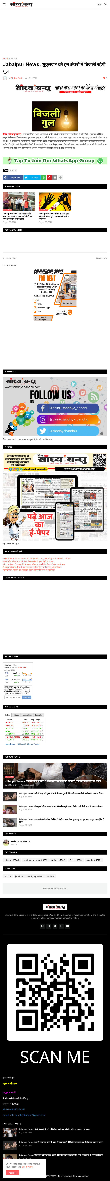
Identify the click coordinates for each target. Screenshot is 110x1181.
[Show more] (60, 177)
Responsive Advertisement (55, 888)
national (58, 860)
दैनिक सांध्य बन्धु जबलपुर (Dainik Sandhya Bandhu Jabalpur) (64, 1176)
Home (5, 58)
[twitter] (55, 926)
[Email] (54, 177)
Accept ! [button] (12, 1173)
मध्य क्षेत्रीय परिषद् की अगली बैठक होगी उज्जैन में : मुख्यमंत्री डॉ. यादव (28, 561)
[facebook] (42, 926)
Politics (76, 860)
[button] (4, 4)
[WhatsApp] (43, 177)
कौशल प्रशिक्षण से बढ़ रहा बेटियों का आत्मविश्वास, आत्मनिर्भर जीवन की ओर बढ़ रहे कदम (34, 564)
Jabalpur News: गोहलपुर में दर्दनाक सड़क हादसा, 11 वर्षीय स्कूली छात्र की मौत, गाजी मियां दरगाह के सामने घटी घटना (61, 806)
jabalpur (14, 58)
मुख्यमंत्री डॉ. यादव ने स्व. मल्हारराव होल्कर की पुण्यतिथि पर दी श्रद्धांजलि (29, 570)
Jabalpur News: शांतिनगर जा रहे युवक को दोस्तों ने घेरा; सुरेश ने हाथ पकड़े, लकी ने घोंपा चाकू (54, 216)
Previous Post (10, 258)
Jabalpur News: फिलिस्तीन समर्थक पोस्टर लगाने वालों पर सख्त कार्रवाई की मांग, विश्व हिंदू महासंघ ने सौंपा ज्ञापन (18, 216)
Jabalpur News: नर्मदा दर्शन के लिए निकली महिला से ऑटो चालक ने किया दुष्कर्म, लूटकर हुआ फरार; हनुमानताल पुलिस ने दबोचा (61, 820)
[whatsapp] (48, 926)
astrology (94, 860)
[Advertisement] (55, 33)
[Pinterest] (49, 177)
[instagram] (61, 926)
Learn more (27, 1167)
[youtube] (67, 926)
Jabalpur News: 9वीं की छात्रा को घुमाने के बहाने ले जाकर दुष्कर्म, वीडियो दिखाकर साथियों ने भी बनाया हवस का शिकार (61, 793)
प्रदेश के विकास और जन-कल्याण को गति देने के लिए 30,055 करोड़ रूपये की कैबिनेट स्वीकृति (36, 558)
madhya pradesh (35, 860)
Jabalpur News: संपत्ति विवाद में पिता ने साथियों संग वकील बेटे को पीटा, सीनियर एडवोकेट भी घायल (54, 1129)
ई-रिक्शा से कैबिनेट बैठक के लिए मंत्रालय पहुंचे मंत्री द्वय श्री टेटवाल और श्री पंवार (32, 567)
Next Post (101, 258)
